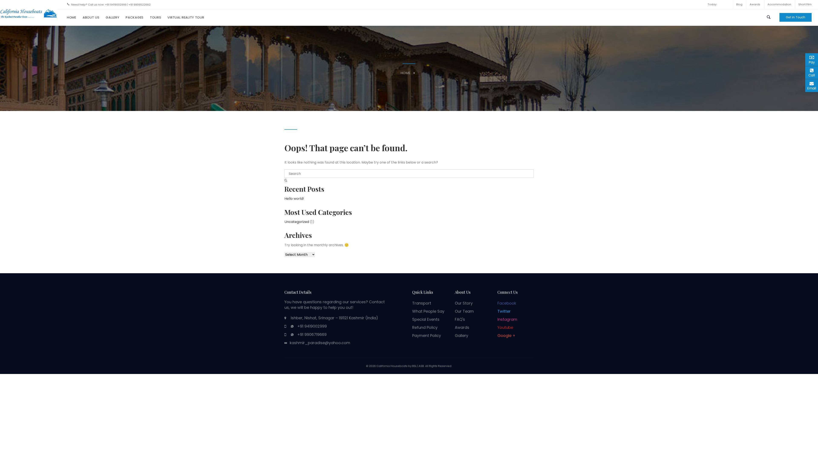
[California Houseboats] (29, 12)
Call (813, 75)
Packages (135, 17)
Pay (813, 62)
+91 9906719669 (312, 334)
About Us (91, 17)
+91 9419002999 (116, 5)
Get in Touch (795, 17)
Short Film (805, 4)
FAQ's (460, 319)
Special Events (425, 319)
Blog (739, 4)
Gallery (112, 17)
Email (812, 88)
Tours (155, 17)
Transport (421, 303)
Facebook (506, 303)
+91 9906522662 (139, 5)
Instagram (507, 319)
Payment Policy (426, 335)
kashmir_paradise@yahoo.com (320, 342)
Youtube (505, 327)
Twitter (504, 311)
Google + (506, 335)
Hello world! (294, 198)
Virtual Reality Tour (185, 17)
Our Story (464, 303)
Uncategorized (296, 221)
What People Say (428, 311)
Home (71, 17)
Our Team (464, 311)
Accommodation (779, 4)
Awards (755, 4)
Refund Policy (425, 327)
